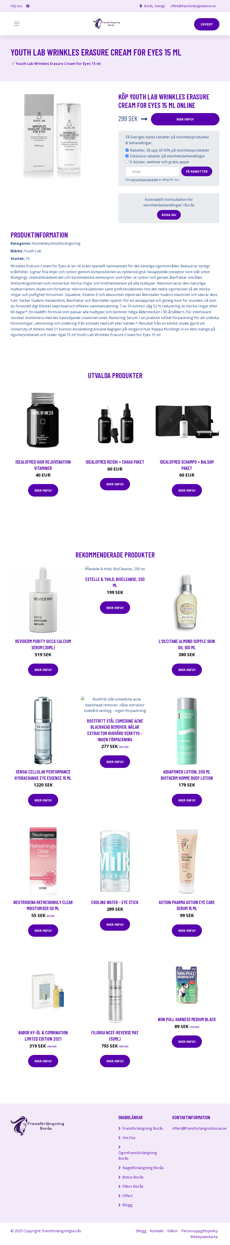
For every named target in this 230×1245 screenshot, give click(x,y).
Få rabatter (197, 171)
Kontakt (157, 1230)
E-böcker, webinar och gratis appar (159, 161)
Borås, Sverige (154, 6)
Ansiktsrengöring (65, 243)
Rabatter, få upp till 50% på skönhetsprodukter (170, 150)
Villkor (172, 1230)
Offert (127, 1195)
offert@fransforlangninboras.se (193, 6)
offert (207, 24)
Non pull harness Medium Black (187, 1019)
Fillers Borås (132, 1186)
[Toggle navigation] (17, 23)
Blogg (127, 1204)
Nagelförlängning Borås (143, 1167)
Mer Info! (185, 119)
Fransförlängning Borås (142, 1128)
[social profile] (27, 6)
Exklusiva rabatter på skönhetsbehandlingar (167, 156)
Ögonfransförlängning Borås (137, 1155)
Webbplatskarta (204, 1236)
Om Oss (128, 1137)
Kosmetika (41, 243)
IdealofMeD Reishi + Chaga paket (115, 462)
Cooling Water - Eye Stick (115, 902)
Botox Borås (133, 1177)
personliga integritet (144, 180)
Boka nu (169, 215)
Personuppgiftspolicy (199, 1230)
